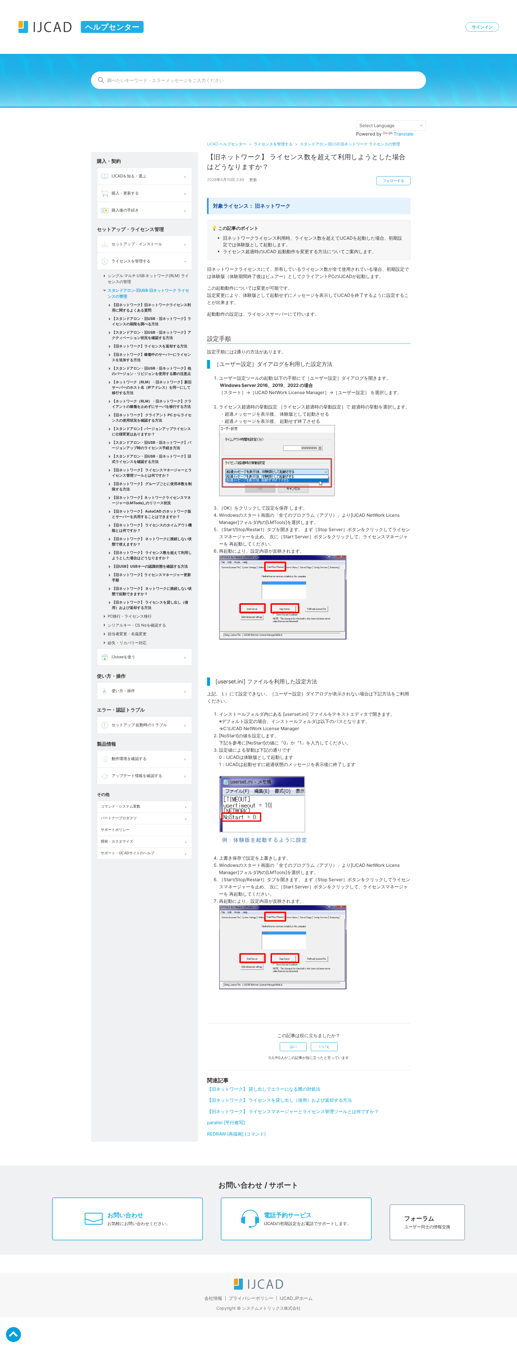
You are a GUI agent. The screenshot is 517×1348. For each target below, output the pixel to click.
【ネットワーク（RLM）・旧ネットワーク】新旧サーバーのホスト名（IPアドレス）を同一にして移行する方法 (151, 387)
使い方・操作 (123, 691)
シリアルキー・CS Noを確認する (137, 625)
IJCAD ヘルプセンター (227, 144)
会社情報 (213, 1298)
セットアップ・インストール (137, 244)
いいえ (324, 1046)
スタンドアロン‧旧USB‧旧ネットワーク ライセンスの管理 (350, 144)
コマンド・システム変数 (120, 806)
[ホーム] (258, 1288)
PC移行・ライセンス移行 (130, 616)
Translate (403, 134)
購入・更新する (125, 193)
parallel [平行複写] (226, 1122)
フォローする (393, 180)
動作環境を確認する (129, 758)
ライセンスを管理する (273, 144)
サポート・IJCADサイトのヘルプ (127, 853)
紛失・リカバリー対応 (127, 642)
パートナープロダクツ (119, 818)
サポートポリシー (115, 830)
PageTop (13, 1334)
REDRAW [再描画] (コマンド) (236, 1134)
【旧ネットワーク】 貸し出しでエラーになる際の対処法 (263, 1089)
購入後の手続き (125, 210)
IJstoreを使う (123, 657)
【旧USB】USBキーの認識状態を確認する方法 (150, 566)
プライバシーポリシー (251, 1298)
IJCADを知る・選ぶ (129, 176)
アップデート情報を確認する (137, 775)
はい (293, 1046)
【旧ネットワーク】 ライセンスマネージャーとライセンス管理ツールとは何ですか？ (293, 1111)
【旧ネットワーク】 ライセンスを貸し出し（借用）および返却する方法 (279, 1100)
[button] (185, 176)
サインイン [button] (482, 27)
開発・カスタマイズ (117, 841)
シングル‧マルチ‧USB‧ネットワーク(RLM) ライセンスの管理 (148, 278)
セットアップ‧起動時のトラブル (139, 725)
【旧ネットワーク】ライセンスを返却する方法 (149, 346)
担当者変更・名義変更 (127, 633)
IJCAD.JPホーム (296, 1298)
